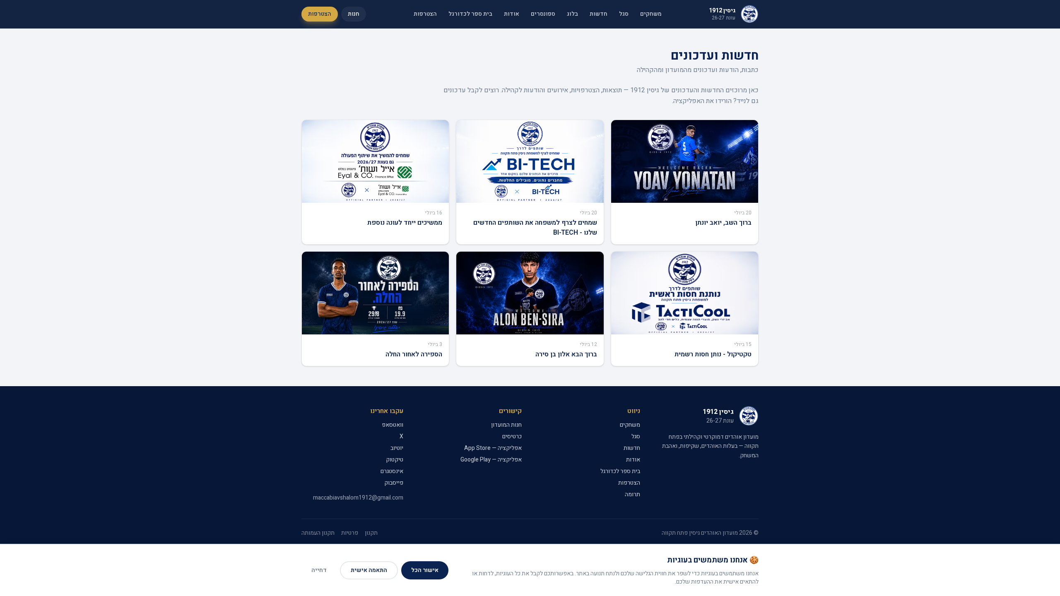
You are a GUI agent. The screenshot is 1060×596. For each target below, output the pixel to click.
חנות (353, 14)
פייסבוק (393, 482)
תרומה (632, 494)
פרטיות (349, 533)
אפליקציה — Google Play (491, 459)
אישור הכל (424, 570)
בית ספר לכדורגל (470, 14)
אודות (511, 14)
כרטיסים (512, 436)
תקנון (371, 533)
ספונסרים (543, 14)
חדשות (598, 14)
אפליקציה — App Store (493, 448)
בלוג (572, 14)
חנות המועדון (506, 425)
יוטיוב (396, 448)
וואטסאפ (392, 425)
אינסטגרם (392, 471)
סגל (624, 14)
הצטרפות (425, 14)
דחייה (319, 570)
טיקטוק (394, 459)
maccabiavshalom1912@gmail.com (358, 497)
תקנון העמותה (318, 533)
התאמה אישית (369, 570)
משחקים (651, 14)
